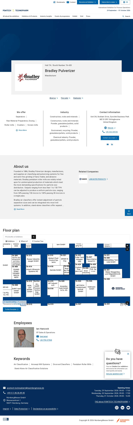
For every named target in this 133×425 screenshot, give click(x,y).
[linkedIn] (122, 407)
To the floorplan (10, 309)
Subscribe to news (108, 2)
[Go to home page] (18, 7)
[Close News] (118, 352)
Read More (19, 209)
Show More (21, 130)
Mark (129, 212)
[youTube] (128, 407)
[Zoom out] (127, 249)
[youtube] (107, 144)
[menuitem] (12, 16)
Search (126, 16)
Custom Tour (38, 241)
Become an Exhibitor (86, 2)
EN (125, 2)
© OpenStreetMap (10, 302)
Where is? (24, 241)
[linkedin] (112, 144)
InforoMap (17, 304)
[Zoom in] (127, 245)
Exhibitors (11, 241)
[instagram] (117, 407)
